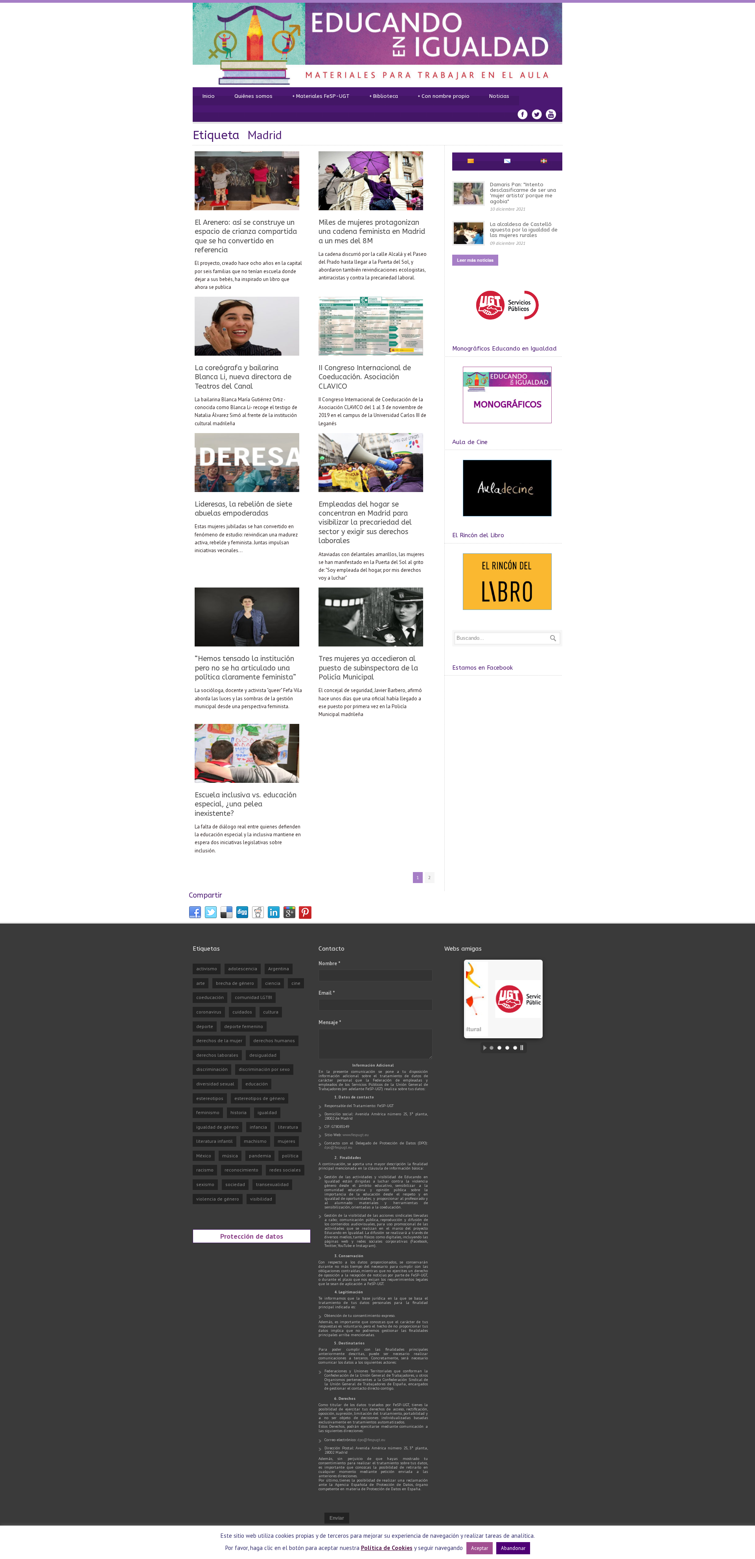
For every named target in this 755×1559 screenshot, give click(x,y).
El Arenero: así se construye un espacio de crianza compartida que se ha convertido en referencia (246, 236)
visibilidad (261, 1199)
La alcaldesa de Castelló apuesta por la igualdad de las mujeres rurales (524, 230)
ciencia (272, 983)
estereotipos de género (259, 1098)
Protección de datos (251, 1236)
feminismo (207, 1112)
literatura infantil (214, 1141)
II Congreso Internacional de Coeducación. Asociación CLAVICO (365, 377)
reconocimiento (241, 1170)
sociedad (235, 1184)
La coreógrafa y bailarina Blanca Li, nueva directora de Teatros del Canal (243, 377)
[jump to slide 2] (499, 1047)
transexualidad (272, 1184)
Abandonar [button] (513, 1548)
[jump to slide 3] (507, 1047)
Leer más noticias (475, 260)
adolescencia (242, 968)
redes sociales (285, 1170)
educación (256, 1084)
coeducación (210, 997)
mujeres (286, 1141)
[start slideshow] (483, 1047)
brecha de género (235, 983)
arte (200, 983)
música (230, 1156)
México (203, 1156)
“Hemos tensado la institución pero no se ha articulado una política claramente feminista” (245, 667)
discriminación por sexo (264, 1069)
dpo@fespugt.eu (338, 1147)
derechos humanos (274, 1040)
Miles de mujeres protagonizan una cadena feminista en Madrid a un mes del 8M (372, 231)
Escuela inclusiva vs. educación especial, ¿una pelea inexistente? (245, 804)
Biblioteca (383, 96)
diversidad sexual (215, 1084)
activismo (206, 968)
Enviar (337, 1518)
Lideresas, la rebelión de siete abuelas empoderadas (243, 509)
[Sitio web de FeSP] (507, 323)
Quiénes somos (253, 96)
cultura (270, 1012)
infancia (258, 1127)
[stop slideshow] (523, 1047)
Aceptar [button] (479, 1548)
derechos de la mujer (219, 1040)
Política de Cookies (386, 1548)
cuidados (242, 1012)
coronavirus (208, 1012)
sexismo (205, 1184)
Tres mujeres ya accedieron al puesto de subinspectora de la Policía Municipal (368, 667)
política (290, 1156)
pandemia (260, 1156)
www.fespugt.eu (356, 1134)
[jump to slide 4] (515, 1047)
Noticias (499, 96)
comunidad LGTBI (253, 997)
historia (238, 1112)
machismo (255, 1141)
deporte (204, 1026)
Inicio (209, 96)
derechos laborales (217, 1055)
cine (295, 983)
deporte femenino (243, 1026)
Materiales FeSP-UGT (321, 96)
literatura (288, 1127)
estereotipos (209, 1098)
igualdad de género (217, 1127)
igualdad (267, 1112)
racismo (205, 1170)
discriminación (212, 1069)
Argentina (278, 968)
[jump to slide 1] (491, 1047)
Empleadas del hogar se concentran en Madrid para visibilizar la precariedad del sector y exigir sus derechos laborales (365, 522)
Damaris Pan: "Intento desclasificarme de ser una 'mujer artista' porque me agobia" (523, 193)
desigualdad (262, 1055)
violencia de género (217, 1199)
